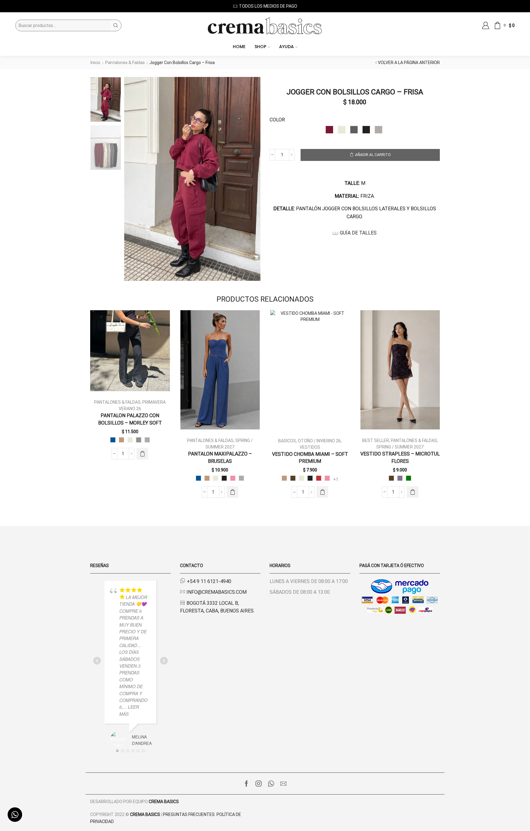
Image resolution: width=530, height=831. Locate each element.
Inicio (95, 62)
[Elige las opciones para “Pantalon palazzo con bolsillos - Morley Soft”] (142, 453)
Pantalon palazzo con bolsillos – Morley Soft (130, 419)
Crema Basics (164, 801)
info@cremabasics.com (216, 592)
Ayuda (286, 47)
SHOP (260, 47)
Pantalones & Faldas (125, 62)
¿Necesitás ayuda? (281, 6)
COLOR (277, 120)
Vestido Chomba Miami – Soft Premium (310, 457)
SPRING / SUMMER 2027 (400, 446)
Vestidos (310, 447)
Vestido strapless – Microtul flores (400, 457)
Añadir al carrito (373, 155)
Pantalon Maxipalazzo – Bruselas (220, 457)
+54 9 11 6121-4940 (209, 581)
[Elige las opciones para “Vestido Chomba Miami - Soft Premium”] (322, 492)
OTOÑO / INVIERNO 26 (319, 440)
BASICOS (287, 440)
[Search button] (115, 25)
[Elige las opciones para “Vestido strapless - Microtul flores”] (412, 492)
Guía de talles (358, 233)
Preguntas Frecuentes (189, 814)
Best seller (375, 440)
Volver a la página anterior (409, 62)
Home (239, 47)
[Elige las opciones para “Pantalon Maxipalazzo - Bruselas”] (232, 492)
